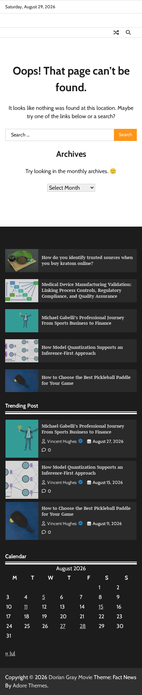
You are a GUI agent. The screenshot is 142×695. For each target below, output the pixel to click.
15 (101, 606)
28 (83, 626)
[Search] (128, 32)
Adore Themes (30, 685)
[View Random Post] (116, 32)
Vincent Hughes (62, 441)
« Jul (10, 653)
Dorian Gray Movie (70, 677)
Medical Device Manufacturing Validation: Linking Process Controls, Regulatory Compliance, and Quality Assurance (86, 290)
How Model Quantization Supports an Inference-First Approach (82, 350)
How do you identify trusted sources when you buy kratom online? (87, 260)
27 (62, 626)
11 (26, 606)
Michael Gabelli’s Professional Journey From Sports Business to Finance (83, 320)
